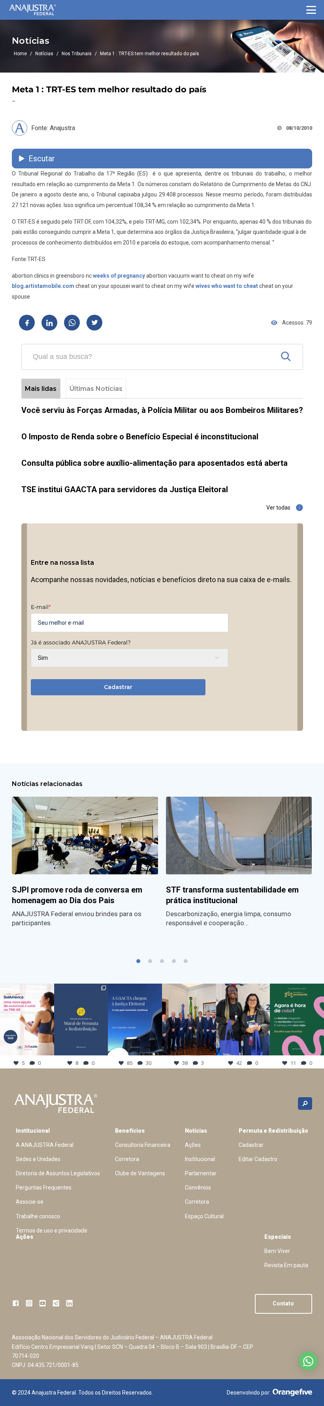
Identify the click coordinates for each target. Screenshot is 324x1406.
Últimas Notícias (96, 388)
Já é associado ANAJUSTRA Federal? (81, 642)
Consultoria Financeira (142, 1145)
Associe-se (29, 1202)
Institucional (33, 1131)
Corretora (127, 1159)
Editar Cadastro (258, 1159)
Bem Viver (277, 1251)
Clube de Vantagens (140, 1173)
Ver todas (278, 507)
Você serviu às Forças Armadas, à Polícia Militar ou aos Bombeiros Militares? (162, 410)
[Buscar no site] (305, 1103)
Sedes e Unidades (38, 1159)
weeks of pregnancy (119, 276)
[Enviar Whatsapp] (72, 322)
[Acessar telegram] (56, 1303)
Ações (193, 1145)
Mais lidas (41, 388)
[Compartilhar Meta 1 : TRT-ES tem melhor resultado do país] (27, 322)
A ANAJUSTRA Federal (44, 1145)
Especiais (277, 1237)
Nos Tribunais (77, 53)
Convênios (198, 1187)
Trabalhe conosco (38, 1216)
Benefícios (130, 1131)
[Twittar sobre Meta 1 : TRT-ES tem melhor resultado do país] (94, 322)
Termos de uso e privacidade (51, 1230)
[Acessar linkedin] (69, 1303)
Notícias (44, 53)
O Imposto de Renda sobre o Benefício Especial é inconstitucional (139, 436)
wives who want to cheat (227, 286)
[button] (311, 10)
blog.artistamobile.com (43, 286)
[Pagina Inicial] (32, 10)
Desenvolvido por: (249, 1392)
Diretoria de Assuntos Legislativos (58, 1173)
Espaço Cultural (204, 1216)
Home (20, 53)
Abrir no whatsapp (308, 1361)
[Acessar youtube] (42, 1303)
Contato (283, 1303)
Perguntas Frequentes (44, 1187)
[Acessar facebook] (15, 1303)
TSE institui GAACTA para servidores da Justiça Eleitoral (124, 489)
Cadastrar (118, 687)
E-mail (41, 607)
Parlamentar (201, 1173)
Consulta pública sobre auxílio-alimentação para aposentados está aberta (154, 463)
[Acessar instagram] (29, 1303)
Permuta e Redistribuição (273, 1131)
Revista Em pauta (286, 1265)
